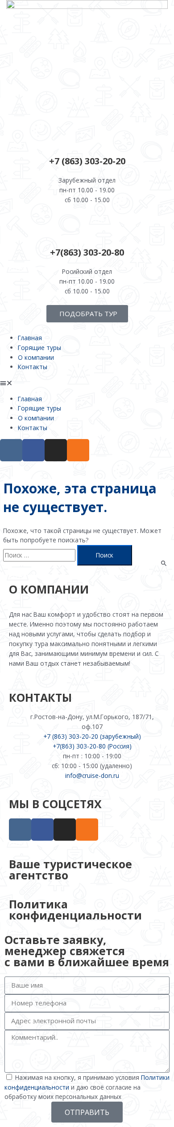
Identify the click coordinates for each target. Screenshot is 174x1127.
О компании (36, 357)
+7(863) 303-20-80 (87, 252)
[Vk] (11, 450)
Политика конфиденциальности (75, 909)
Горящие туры (39, 347)
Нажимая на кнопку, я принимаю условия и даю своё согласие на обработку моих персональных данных (87, 1087)
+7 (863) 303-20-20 (87, 161)
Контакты (32, 366)
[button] (87, 383)
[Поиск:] (40, 555)
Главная (30, 338)
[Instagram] (56, 450)
